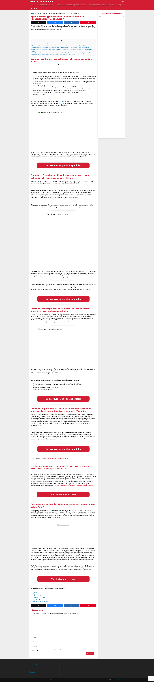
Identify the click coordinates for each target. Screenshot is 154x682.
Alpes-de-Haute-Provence (40, 601)
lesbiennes (61, 101)
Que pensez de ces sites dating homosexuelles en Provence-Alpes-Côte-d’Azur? (53, 54)
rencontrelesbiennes (35, 680)
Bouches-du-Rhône (39, 597)
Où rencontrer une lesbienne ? (41, 5)
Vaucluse (36, 592)
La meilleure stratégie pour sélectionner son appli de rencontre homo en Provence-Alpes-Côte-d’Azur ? (60, 47)
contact (33, 8)
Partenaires (32, 672)
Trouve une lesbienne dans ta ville (102, 5)
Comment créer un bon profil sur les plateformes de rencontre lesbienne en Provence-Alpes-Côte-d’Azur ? (60, 46)
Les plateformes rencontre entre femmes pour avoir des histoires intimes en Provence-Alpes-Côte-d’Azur (63, 53)
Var (34, 594)
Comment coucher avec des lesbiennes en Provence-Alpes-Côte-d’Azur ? (51, 44)
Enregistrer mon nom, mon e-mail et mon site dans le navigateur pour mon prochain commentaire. (64, 650)
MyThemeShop (120, 680)
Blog (120, 5)
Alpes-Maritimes (38, 596)
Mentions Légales (34, 664)
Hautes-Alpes (37, 599)
